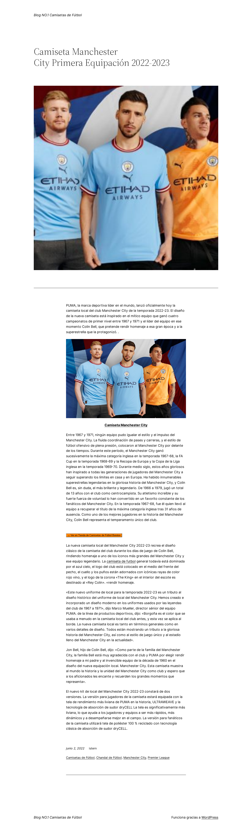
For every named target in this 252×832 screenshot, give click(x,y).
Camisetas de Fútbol (80, 757)
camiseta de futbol (121, 561)
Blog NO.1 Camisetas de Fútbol (58, 15)
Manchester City (134, 757)
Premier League (159, 757)
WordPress (209, 817)
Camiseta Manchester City (126, 425)
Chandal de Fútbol (109, 757)
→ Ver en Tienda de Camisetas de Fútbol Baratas (94, 535)
